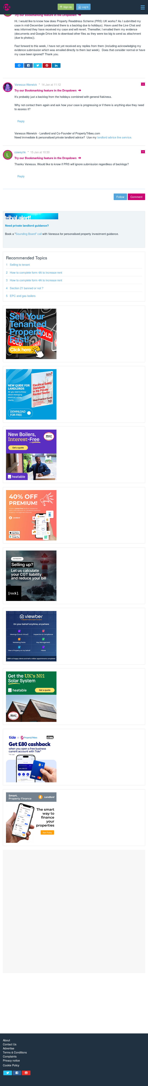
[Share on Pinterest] (47, 65)
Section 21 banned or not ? (26, 288)
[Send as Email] (19, 65)
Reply (21, 121)
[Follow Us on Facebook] (17, 1073)
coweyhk (20, 152)
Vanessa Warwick (26, 84)
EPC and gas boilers (23, 296)
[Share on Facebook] (28, 65)
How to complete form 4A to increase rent (36, 272)
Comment (136, 197)
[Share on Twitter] (37, 65)
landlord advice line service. (114, 137)
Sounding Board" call (29, 234)
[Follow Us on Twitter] (7, 1073)
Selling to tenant (20, 264)
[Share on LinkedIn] (56, 65)
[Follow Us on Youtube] (26, 1073)
